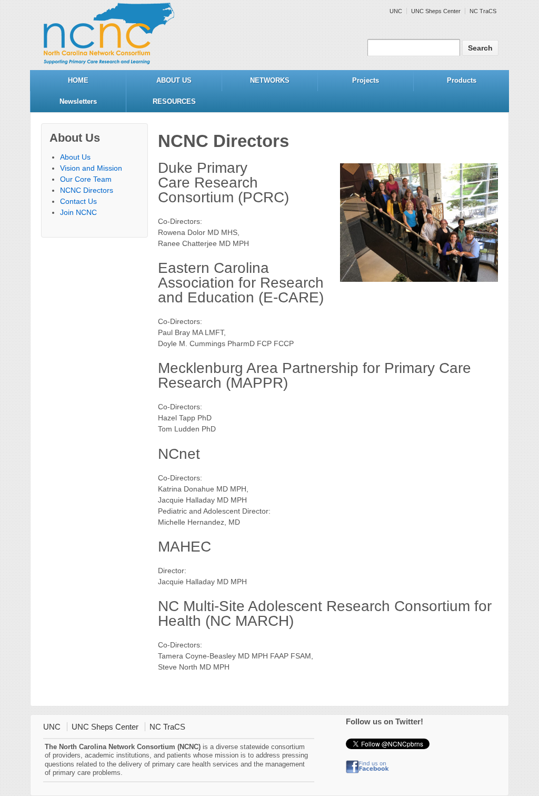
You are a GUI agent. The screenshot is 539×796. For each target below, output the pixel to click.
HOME (78, 80)
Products (461, 80)
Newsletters (78, 101)
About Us (75, 157)
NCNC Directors (86, 190)
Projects (365, 80)
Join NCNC (78, 212)
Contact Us (78, 201)
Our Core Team (86, 179)
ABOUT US (174, 80)
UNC (396, 11)
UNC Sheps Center (436, 11)
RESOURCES (174, 101)
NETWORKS (270, 80)
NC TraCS (483, 11)
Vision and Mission (91, 168)
